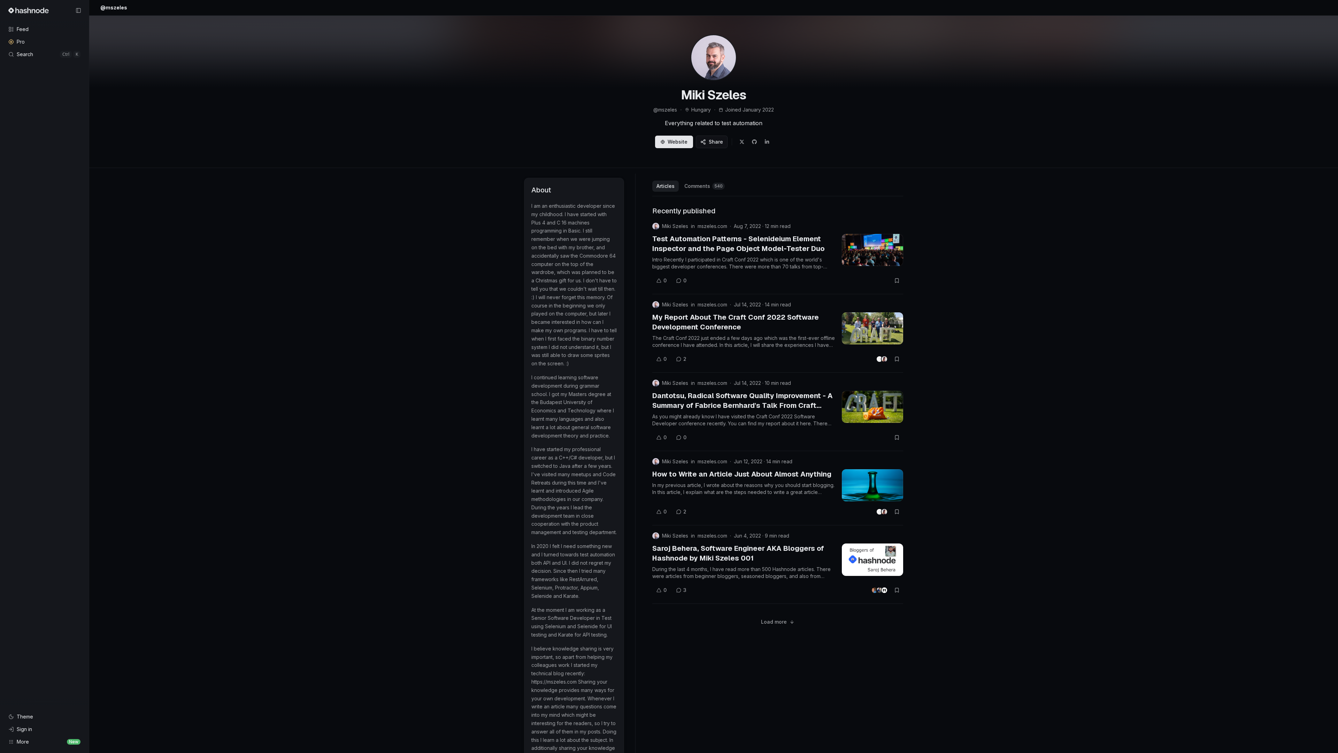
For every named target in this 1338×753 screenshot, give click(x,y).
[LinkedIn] (766, 141)
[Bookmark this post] (897, 280)
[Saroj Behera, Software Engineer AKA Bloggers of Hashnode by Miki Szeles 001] (872, 559)
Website (677, 142)
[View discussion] (882, 359)
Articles (665, 186)
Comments (703, 186)
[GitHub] (754, 141)
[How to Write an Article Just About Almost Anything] (872, 485)
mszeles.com (712, 226)
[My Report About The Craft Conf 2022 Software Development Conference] (872, 328)
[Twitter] (741, 141)
